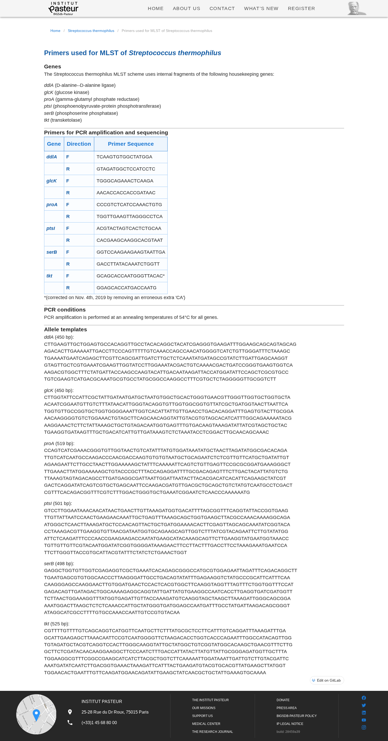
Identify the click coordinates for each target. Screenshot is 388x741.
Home (55, 31)
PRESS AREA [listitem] (287, 708)
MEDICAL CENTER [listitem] (206, 724)
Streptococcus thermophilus (91, 31)
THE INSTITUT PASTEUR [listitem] (210, 700)
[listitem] (108, 712)
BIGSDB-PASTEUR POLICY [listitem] (297, 716)
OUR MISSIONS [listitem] (203, 708)
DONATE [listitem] (283, 700)
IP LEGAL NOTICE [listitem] (290, 724)
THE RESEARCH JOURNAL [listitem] (212, 732)
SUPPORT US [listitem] (202, 716)
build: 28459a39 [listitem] (288, 732)
